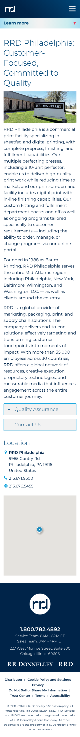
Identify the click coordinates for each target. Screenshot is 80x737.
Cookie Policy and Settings (49, 680)
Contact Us (27, 425)
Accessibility (60, 696)
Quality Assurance (36, 409)
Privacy (38, 685)
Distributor (13, 680)
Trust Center (20, 696)
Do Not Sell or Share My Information (38, 690)
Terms (40, 696)
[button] (39, 530)
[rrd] (10, 9)
